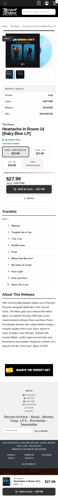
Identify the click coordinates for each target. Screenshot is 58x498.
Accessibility (29, 464)
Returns (47, 455)
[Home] (9, 11)
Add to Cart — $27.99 (31, 189)
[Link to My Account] (47, 3)
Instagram (30, 405)
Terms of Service (29, 456)
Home (5, 26)
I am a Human (41, 431)
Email (30, 411)
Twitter (30, 398)
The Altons (14, 26)
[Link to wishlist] (39, 3)
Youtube (30, 401)
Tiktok (30, 408)
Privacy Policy (11, 456)
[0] (55, 3)
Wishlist (30, 198)
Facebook (29, 395)
